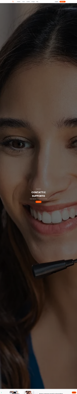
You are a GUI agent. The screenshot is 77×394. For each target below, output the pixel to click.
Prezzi (24, 1)
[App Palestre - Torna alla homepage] (13, 1)
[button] (19, 1)
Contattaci (38, 201)
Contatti (28, 1)
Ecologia (33, 1)
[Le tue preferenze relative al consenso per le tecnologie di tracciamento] (1, 392)
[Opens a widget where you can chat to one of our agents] (74, 393)
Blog (37, 1)
